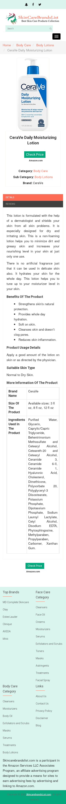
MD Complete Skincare (16, 602)
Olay (5, 609)
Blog (38, 725)
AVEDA (7, 631)
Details (10, 197)
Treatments (42, 672)
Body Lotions (44, 177)
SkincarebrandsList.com (38, 794)
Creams (40, 621)
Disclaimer (42, 718)
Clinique (7, 624)
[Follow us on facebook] (33, 5)
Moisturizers (43, 629)
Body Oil (7, 716)
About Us (41, 696)
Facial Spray (43, 680)
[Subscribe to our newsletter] (26, 5)
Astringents (42, 665)
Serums (40, 636)
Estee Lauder (10, 616)
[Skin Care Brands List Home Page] (33, 19)
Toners (40, 651)
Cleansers (41, 607)
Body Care (41, 171)
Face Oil (40, 614)
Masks (40, 658)
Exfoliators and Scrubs (49, 643)
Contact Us (42, 703)
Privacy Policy (44, 710)
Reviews (10, 204)
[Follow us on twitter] (39, 5)
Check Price (35, 154)
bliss (5, 638)
